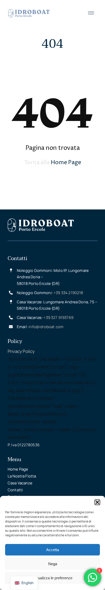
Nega (52, 564)
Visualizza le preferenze (52, 578)
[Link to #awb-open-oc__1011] (91, 13)
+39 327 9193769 (58, 317)
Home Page (66, 162)
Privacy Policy (21, 351)
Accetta (52, 550)
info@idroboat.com (46, 326)
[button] (97, 502)
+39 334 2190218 (68, 292)
